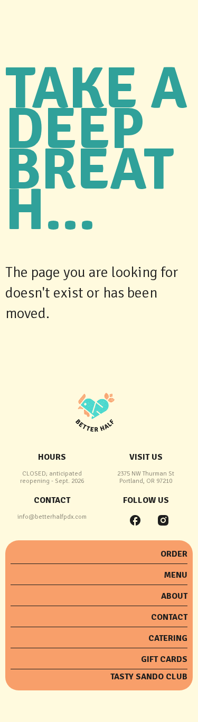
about (174, 596)
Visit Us (146, 457)
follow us (146, 500)
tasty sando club (148, 676)
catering (167, 638)
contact (52, 500)
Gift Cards (164, 659)
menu (175, 575)
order (174, 554)
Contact (169, 617)
